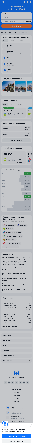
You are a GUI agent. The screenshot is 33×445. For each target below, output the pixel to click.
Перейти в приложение (16, 436)
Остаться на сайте (16, 441)
